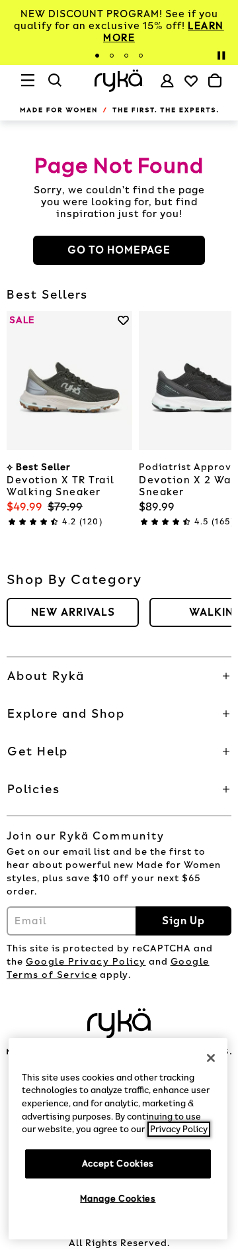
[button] (119, 676)
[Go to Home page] (119, 80)
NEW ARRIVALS (73, 612)
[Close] (210, 1058)
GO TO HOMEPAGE (119, 250)
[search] (55, 86)
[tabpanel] (119, 25)
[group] (73, 612)
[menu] (28, 86)
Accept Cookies (118, 1164)
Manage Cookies (117, 1199)
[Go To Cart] (215, 81)
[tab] (97, 56)
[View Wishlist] (191, 80)
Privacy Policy (179, 1129)
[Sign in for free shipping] (167, 80)
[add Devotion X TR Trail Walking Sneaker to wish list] (123, 320)
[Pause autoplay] (221, 55)
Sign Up (183, 920)
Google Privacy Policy (86, 961)
